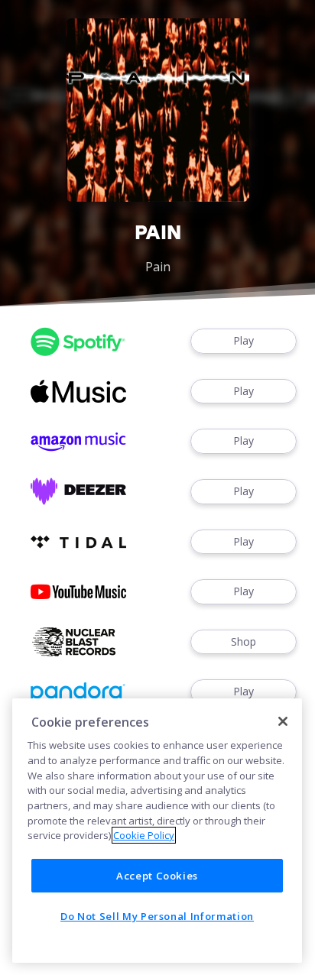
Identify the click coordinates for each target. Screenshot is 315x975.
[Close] (283, 721)
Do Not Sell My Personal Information (157, 916)
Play (243, 340)
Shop (243, 641)
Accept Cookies (157, 876)
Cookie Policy (143, 835)
